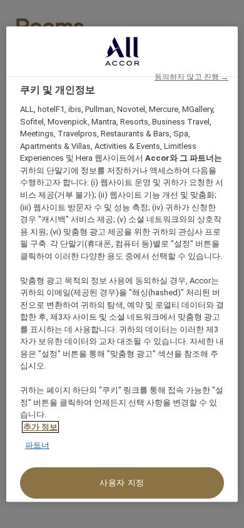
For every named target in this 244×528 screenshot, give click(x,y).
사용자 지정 (122, 482)
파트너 (37, 445)
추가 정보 (40, 427)
